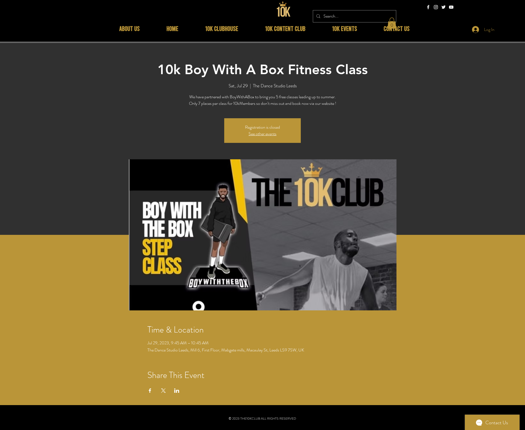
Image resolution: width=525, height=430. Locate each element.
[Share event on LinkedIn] (176, 390)
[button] (391, 23)
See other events (262, 134)
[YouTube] (451, 7)
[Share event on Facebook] (150, 390)
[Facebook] (428, 7)
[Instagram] (436, 7)
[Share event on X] (163, 390)
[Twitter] (443, 7)
